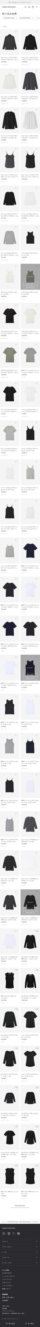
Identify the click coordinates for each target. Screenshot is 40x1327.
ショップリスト (7, 1279)
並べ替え (31, 1323)
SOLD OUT (30, 276)
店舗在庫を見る (31, 287)
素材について (6, 1289)
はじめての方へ (7, 1273)
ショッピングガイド (8, 1276)
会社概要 (5, 1300)
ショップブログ (7, 1285)
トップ (3, 1221)
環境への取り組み (7, 1297)
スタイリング (6, 1282)
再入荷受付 (31, 283)
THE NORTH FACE (8, 18)
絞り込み (12, 1323)
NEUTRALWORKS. (25, 18)
